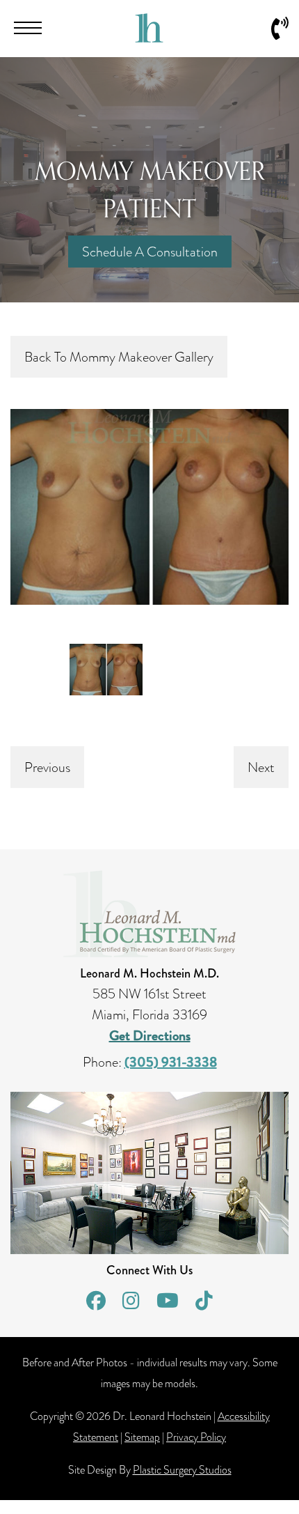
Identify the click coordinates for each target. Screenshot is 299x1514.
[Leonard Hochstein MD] (149, 37)
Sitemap (142, 1437)
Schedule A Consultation (150, 251)
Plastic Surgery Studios (182, 1470)
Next (261, 767)
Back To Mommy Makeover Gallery (118, 356)
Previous (47, 767)
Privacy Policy (196, 1437)
